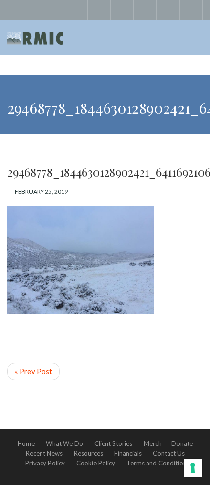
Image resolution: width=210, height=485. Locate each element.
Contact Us (169, 453)
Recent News (44, 453)
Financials (128, 453)
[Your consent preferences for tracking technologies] (193, 468)
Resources (88, 453)
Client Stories (113, 443)
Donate (182, 443)
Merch (153, 443)
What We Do (64, 443)
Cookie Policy (95, 463)
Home (26, 443)
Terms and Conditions (157, 463)
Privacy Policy (45, 463)
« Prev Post (33, 371)
